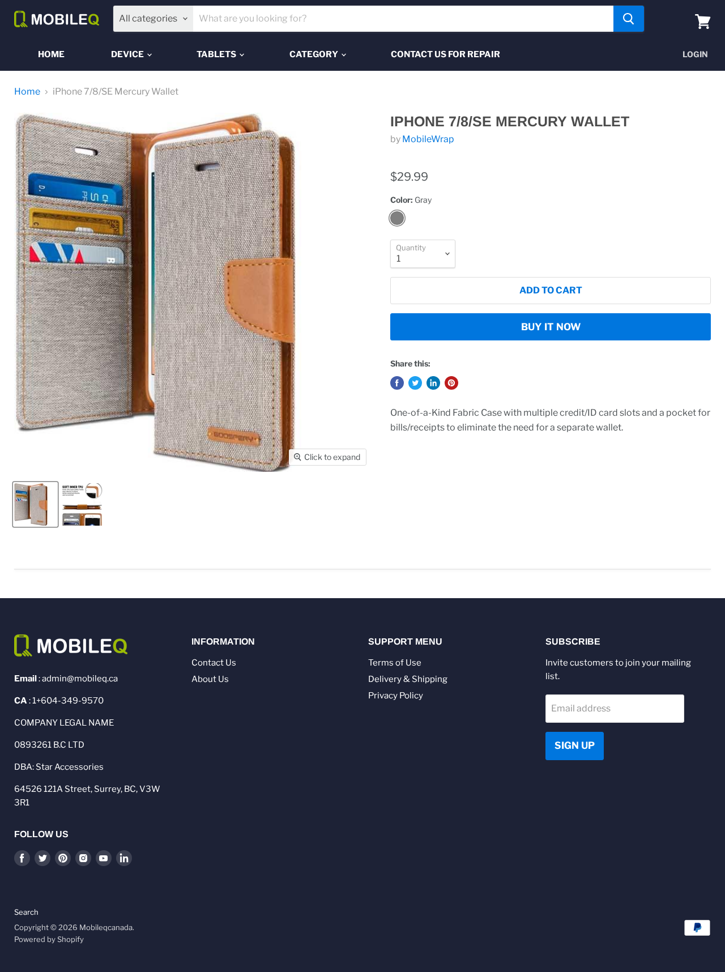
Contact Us (213, 663)
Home (51, 54)
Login (695, 54)
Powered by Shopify (49, 939)
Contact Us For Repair (445, 54)
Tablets (217, 54)
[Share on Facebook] (397, 383)
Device (128, 54)
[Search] (628, 19)
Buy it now (551, 326)
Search (26, 911)
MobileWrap (428, 139)
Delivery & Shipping (407, 679)
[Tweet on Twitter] (415, 383)
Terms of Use (394, 663)
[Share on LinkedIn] (433, 383)
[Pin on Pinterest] (451, 383)
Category (314, 54)
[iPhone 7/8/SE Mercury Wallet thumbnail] (35, 504)
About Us (210, 679)
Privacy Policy (395, 695)
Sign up (575, 745)
